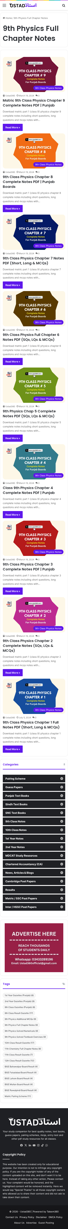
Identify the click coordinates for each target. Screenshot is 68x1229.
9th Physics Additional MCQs (20, 1019)
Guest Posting (46, 1222)
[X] (26, 1145)
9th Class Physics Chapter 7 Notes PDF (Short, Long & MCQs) (33, 261)
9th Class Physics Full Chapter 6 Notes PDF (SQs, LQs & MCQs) (31, 337)
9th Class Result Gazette (19, 1013)
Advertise (31, 1222)
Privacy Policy (27, 1217)
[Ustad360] (23, 5)
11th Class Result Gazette (19, 1054)
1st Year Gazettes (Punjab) (19, 995)
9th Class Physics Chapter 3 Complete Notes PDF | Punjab (29, 567)
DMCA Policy (55, 1217)
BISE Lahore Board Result (19, 1078)
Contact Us (12, 1217)
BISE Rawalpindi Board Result (21, 1090)
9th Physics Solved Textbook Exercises (25, 1037)
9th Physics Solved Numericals (21, 1031)
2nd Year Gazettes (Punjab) (20, 1001)
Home (8, 18)
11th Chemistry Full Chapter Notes (23, 1048)
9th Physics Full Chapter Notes (21, 1025)
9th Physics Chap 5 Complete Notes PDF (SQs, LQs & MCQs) (29, 414)
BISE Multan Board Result (19, 1084)
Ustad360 (10, 95)
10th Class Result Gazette (19, 1042)
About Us (19, 1222)
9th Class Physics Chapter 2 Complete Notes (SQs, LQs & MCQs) (28, 645)
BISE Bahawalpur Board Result (21, 1066)
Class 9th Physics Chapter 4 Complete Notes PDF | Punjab (29, 490)
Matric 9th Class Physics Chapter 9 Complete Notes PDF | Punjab (34, 103)
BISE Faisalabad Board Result (21, 1072)
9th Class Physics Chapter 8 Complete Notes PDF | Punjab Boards (29, 181)
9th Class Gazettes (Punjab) (20, 1007)
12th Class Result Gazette (19, 1060)
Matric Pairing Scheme (18, 1096)
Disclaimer (41, 1217)
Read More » (12, 127)
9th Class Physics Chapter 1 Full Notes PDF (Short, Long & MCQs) (31, 725)
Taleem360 (53, 1211)
